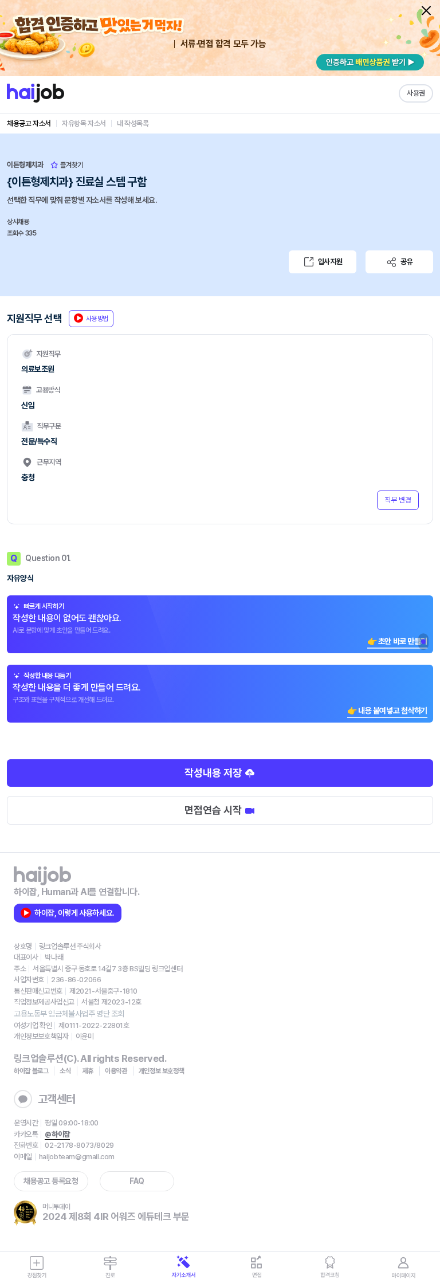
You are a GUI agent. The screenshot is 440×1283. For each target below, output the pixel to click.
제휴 (87, 1071)
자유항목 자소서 (84, 123)
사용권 (416, 93)
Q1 (423, 642)
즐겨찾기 (70, 165)
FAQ (136, 1181)
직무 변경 (397, 500)
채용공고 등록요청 (50, 1181)
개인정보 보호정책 (161, 1071)
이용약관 (116, 1071)
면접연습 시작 (214, 810)
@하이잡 (57, 1134)
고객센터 (57, 1099)
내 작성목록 (133, 123)
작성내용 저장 (214, 773)
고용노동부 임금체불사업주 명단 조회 (69, 1013)
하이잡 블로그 (31, 1071)
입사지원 (330, 261)
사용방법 (97, 319)
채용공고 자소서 (29, 123)
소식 (65, 1071)
